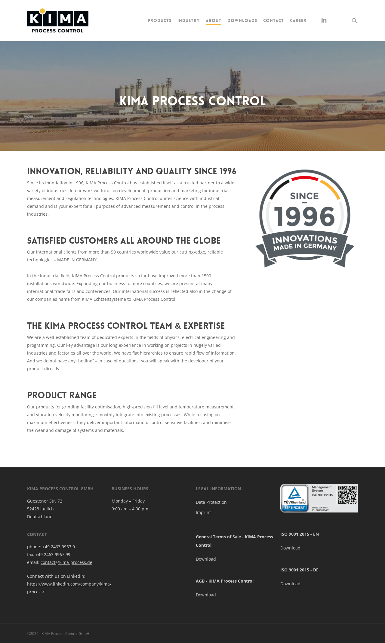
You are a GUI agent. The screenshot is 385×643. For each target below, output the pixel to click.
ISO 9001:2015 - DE (299, 570)
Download (206, 559)
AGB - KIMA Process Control (225, 581)
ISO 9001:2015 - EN (299, 534)
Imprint (203, 512)
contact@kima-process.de (66, 562)
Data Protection (211, 502)
